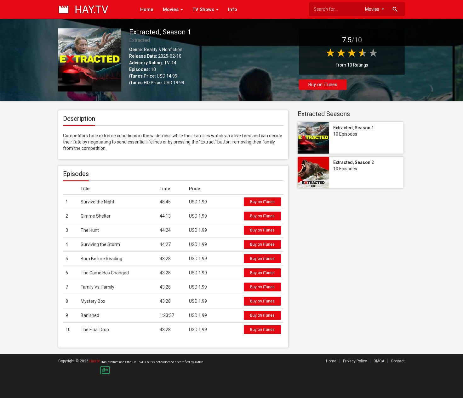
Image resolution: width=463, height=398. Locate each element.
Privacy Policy (355, 361)
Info (232, 9)
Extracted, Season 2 (353, 162)
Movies (171, 9)
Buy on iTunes (322, 84)
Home (146, 9)
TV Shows (203, 9)
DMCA (379, 361)
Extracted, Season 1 (353, 127)
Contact (398, 361)
